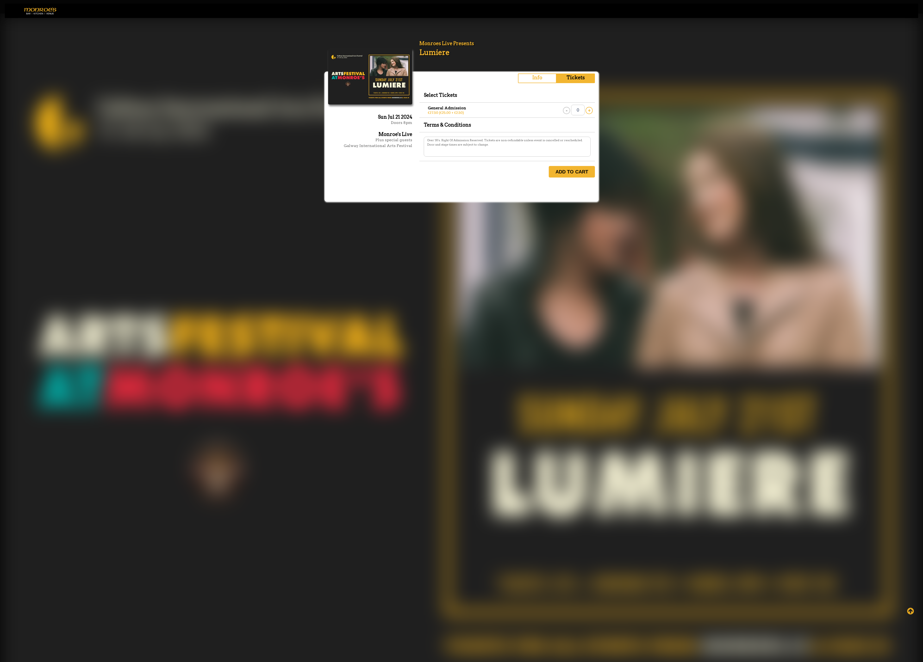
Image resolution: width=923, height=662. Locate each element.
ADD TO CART (571, 171)
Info (537, 77)
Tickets (576, 77)
